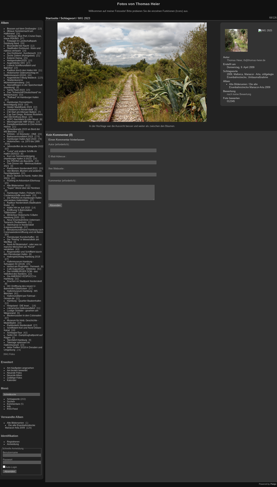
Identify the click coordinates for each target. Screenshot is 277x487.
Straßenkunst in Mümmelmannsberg (14, 81)
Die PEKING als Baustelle (20, 161)
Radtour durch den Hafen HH (22, 70)
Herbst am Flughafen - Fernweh (23, 266)
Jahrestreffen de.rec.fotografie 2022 (25, 146)
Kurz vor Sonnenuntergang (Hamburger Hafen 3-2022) (19, 157)
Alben (5, 22)
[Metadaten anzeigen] (247, 17)
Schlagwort (68, 18)
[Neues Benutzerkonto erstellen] (32, 472)
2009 (229, 74)
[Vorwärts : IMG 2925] (266, 17)
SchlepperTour (14, 332)
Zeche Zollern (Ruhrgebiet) (21, 55)
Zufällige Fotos (14, 377)
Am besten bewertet (17, 370)
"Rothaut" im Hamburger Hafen (23, 97)
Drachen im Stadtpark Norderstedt (24, 281)
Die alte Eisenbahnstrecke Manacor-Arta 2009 (20, 426)
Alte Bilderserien (15, 185)
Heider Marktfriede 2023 (19, 107)
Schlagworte (13, 399)
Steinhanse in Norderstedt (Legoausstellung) (19, 226)
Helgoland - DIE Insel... (19, 305)
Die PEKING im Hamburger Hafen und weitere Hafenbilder (23, 199)
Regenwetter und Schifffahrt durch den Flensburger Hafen (23, 252)
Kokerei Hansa (14, 58)
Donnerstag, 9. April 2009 (240, 67)
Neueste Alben (14, 375)
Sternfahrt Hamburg (17, 340)
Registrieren (13, 441)
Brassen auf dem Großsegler (21, 28)
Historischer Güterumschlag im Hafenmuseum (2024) (21, 73)
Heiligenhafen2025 (17, 60)
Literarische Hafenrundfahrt (21, 308)
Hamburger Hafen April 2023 (21, 139)
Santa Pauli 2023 (16, 90)
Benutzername (10, 452)
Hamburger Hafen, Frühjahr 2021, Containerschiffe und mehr (23, 194)
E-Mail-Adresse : (57, 156)
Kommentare (13, 404)
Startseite (52, 18)
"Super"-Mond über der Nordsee (23, 188)
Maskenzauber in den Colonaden (24, 315)
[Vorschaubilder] (256, 17)
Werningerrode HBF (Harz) (20, 122)
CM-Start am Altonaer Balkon (22, 112)
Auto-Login (11, 467)
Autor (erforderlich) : (59, 144)
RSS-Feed (12, 409)
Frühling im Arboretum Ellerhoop (23, 180)
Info (9, 406)
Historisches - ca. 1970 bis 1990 (23, 141)
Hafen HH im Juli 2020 (18, 207)
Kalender (11, 380)
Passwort (7, 459)
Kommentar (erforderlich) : (62, 180)
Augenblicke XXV (16, 63)
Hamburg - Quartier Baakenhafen (24, 301)
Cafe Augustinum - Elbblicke (21, 269)
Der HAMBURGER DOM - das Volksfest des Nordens (21, 272)
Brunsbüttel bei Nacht (18, 46)
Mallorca (238, 74)
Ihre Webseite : (56, 168)
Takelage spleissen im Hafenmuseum (17, 343)
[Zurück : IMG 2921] (261, 17)
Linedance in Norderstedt (20, 109)
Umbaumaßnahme (258, 77)
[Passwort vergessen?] (37, 472)
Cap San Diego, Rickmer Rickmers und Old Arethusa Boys (23, 115)
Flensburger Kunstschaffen (20, 237)
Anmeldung (13, 444)
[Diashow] (242, 17)
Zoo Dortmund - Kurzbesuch (21, 53)
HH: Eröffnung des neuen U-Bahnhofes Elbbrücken (20, 287)
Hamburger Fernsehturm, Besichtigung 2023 (18, 103)
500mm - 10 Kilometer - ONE (21, 134)
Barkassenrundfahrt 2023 (20, 136)
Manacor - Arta (252, 74)
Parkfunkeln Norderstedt (19, 325)
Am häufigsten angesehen (20, 368)
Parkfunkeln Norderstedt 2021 (22, 168)
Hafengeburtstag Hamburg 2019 (23, 256)
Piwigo (273, 484)
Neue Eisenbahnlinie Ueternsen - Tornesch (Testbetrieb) (22, 221)
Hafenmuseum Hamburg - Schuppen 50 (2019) (19, 262)
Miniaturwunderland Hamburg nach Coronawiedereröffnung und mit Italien (23, 230)
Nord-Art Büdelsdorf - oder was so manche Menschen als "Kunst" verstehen (23, 246)
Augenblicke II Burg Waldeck (21, 77)
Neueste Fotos (14, 373)
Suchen (11, 401)
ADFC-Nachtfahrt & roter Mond (22, 119)
